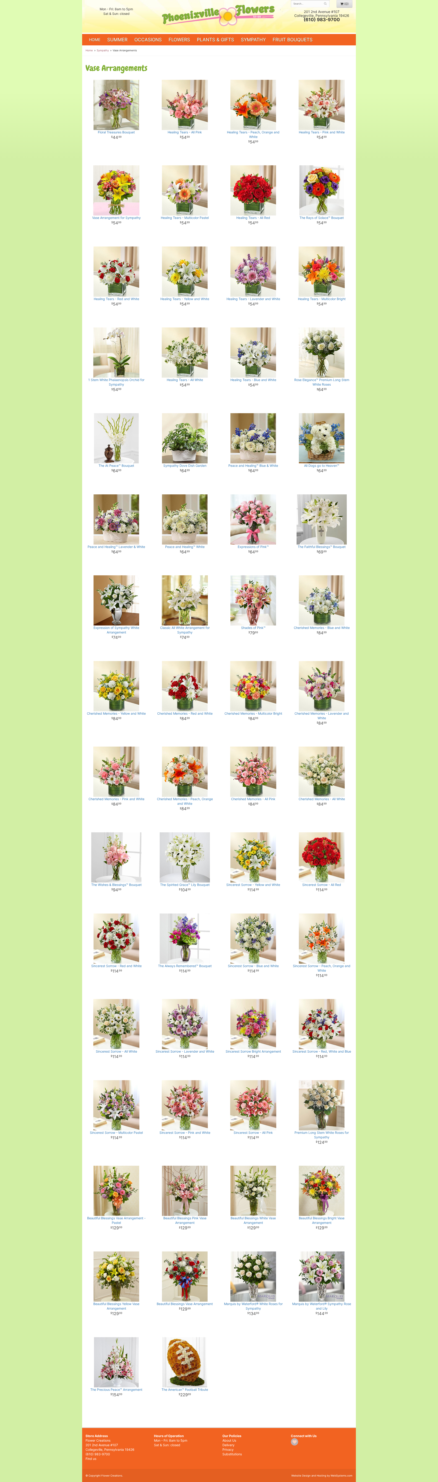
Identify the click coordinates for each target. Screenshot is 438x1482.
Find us (91, 1459)
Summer (117, 39)
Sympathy (253, 39)
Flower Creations (219, 16)
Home (94, 39)
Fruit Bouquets (293, 39)
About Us (229, 1440)
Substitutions (232, 1454)
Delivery (228, 1445)
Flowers (179, 39)
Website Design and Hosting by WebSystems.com (321, 1475)
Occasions (148, 39)
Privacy (228, 1449)
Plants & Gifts (215, 39)
